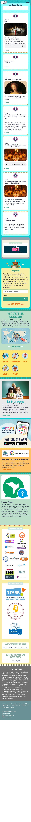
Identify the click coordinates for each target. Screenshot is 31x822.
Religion (6, 296)
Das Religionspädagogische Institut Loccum (13, 690)
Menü (27, 2)
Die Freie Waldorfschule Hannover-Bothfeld (15, 692)
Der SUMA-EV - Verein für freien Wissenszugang (14, 695)
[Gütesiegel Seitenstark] (15, 593)
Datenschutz (13, 704)
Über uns (22, 704)
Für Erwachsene (16, 706)
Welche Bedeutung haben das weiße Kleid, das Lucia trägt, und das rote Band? (15, 117)
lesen (7, 50)
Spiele (5, 361)
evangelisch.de (6, 713)
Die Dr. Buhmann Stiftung (15, 684)
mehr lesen (6, 415)
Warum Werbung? (15, 243)
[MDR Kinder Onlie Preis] (15, 628)
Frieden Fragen (7, 502)
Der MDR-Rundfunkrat (8, 694)
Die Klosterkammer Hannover (14, 685)
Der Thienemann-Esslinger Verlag (12, 688)
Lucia (5, 21)
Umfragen (15, 361)
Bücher (6, 374)
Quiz (25, 361)
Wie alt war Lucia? (10, 220)
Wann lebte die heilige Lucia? (13, 80)
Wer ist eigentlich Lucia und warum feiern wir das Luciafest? (15, 146)
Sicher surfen (9, 707)
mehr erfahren (7, 470)
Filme (15, 374)
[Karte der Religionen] (15, 336)
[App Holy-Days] (15, 433)
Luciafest (7, 63)
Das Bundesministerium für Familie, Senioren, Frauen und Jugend (14, 674)
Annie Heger (15, 661)
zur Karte (15, 347)
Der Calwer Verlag (13, 687)
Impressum (5, 704)
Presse (28, 704)
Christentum (15, 16)
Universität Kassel (20, 679)
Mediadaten (6, 706)
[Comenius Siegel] (15, 611)
